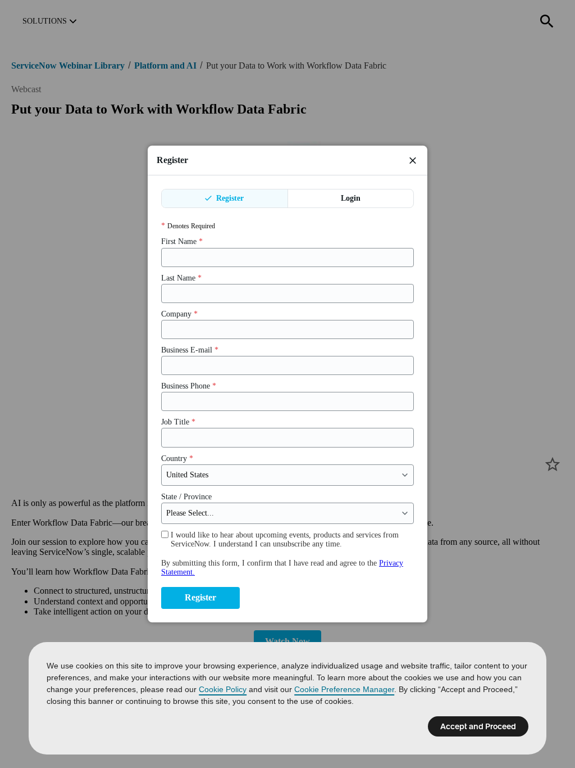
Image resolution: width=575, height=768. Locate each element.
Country (177, 458)
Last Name (181, 278)
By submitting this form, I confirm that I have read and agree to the (282, 567)
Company (179, 314)
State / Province (186, 497)
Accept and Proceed (478, 726)
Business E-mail (189, 350)
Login (350, 198)
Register (229, 198)
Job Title (178, 422)
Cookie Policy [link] (223, 689)
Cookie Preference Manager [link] (344, 689)
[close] (412, 160)
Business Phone (188, 386)
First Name (182, 241)
